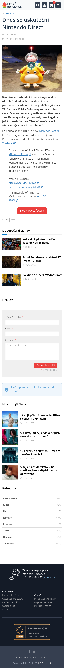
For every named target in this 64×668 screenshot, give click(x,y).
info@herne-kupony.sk (34, 574)
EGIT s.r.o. (43, 663)
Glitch (32, 505)
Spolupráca (7, 610)
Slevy (13, 220)
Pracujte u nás (41, 606)
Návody (32, 511)
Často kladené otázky (12, 599)
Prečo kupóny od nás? (45, 599)
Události (32, 537)
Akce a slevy (32, 498)
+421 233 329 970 (32, 577)
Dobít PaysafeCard (32, 210)
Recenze (32, 524)
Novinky (32, 518)
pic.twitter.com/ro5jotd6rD (24, 187)
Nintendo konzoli (49, 131)
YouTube (7, 143)
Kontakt (42, 658)
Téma (32, 531)
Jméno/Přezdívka (14, 317)
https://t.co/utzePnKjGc (22, 183)
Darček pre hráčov (11, 602)
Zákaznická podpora (35, 570)
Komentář (10, 340)
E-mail (9, 329)
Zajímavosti (32, 544)
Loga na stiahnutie (43, 602)
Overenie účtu (9, 606)
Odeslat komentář (45, 365)
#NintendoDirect (18, 154)
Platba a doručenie (11, 595)
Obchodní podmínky (26, 658)
